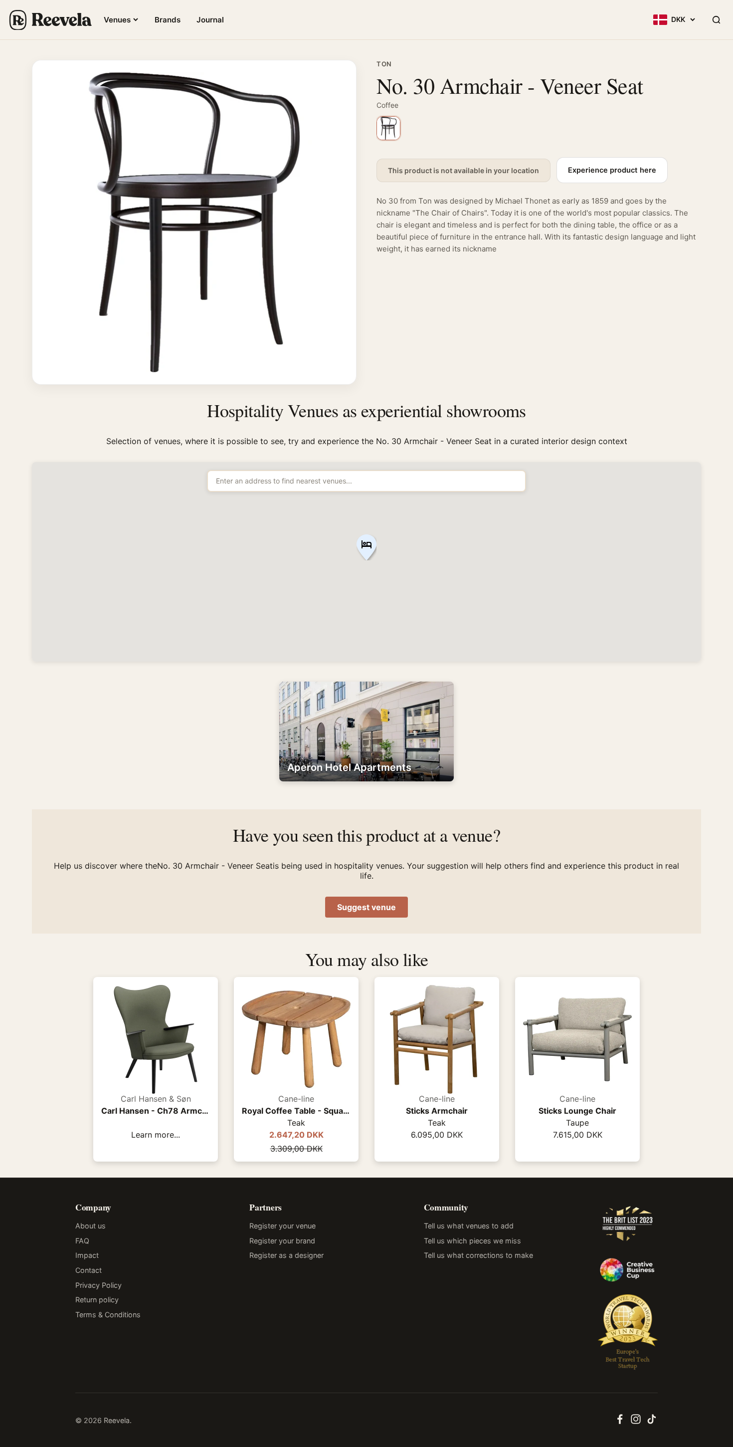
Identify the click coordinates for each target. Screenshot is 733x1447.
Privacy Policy (98, 1285)
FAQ (82, 1240)
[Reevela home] (50, 20)
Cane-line (296, 1099)
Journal (210, 19)
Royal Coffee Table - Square (296, 1111)
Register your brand (282, 1240)
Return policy (97, 1299)
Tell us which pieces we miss (472, 1240)
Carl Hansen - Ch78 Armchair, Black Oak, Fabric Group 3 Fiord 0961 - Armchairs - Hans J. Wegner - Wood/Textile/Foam (155, 1111)
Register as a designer (286, 1255)
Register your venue (282, 1225)
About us (90, 1225)
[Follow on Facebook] (620, 1422)
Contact (88, 1270)
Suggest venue (366, 907)
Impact (87, 1255)
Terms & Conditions (108, 1314)
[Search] (716, 20)
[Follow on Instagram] (636, 1422)
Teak (296, 1123)
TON (384, 64)
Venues (117, 19)
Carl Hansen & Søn (156, 1099)
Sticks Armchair (437, 1111)
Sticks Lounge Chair (577, 1111)
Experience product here (612, 170)
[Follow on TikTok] (652, 1422)
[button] (366, 548)
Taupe (577, 1123)
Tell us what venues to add (469, 1225)
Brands (168, 19)
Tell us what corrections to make (478, 1255)
